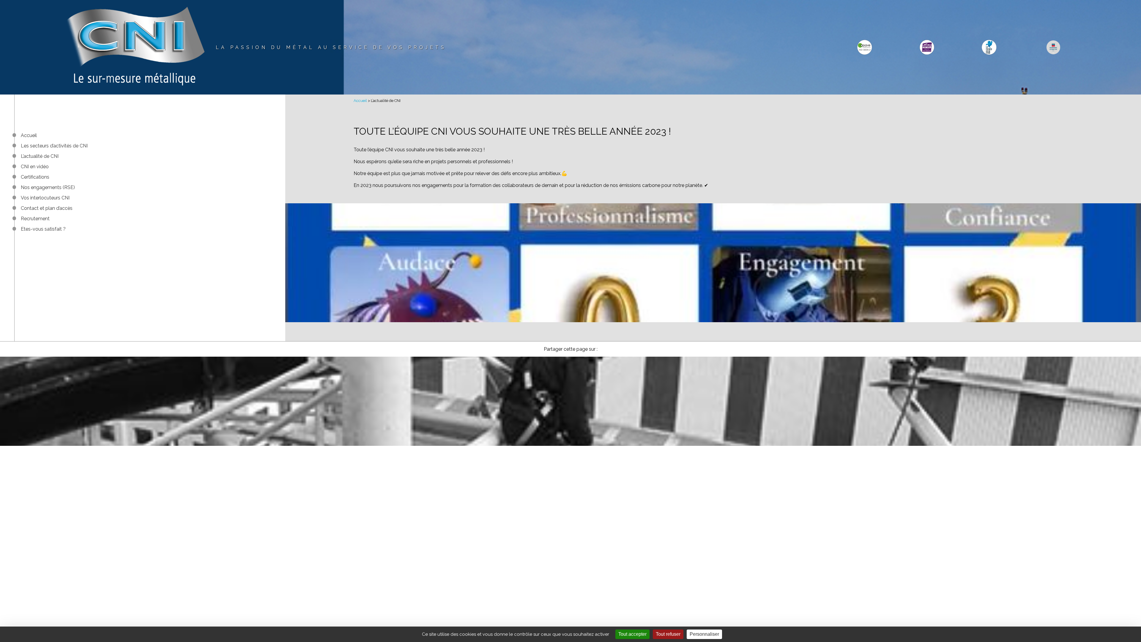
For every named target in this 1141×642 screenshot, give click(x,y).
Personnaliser (704, 634)
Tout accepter (632, 634)
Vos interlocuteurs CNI (45, 198)
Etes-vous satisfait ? (43, 229)
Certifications (35, 177)
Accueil (29, 135)
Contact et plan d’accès (47, 208)
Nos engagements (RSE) (48, 187)
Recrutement (35, 218)
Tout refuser (668, 634)
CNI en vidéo (35, 166)
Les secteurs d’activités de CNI (54, 146)
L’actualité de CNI (40, 156)
